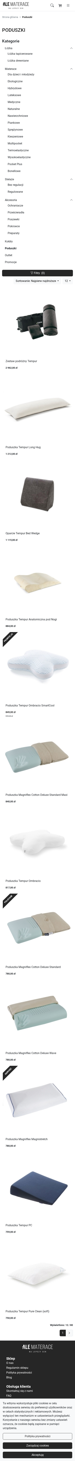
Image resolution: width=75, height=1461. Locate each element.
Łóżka (8, 48)
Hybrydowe (14, 88)
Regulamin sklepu (17, 1367)
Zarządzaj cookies (37, 1445)
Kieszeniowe (15, 136)
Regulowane (15, 191)
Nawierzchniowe (18, 115)
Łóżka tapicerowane (20, 53)
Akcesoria (11, 200)
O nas (9, 1363)
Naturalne (14, 109)
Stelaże (9, 179)
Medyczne (14, 102)
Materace (10, 69)
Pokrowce (14, 226)
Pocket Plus (15, 164)
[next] (69, 1333)
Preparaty (14, 233)
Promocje (11, 262)
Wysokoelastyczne (19, 157)
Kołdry (9, 241)
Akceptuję (38, 1455)
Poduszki (10, 248)
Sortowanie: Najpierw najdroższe (36, 281)
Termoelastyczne (18, 150)
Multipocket (15, 143)
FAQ (8, 1395)
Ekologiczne (15, 81)
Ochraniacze (15, 205)
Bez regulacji (15, 184)
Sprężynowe (15, 129)
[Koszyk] (60, 5)
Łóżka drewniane (18, 60)
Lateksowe (14, 95)
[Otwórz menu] (68, 5)
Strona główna (10, 17)
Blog (9, 1377)
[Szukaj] (52, 5)
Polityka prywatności (37, 1436)
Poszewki (13, 219)
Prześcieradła (16, 212)
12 (67, 281)
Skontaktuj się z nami (19, 1391)
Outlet (8, 255)
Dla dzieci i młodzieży (21, 74)
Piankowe (14, 122)
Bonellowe (14, 171)
